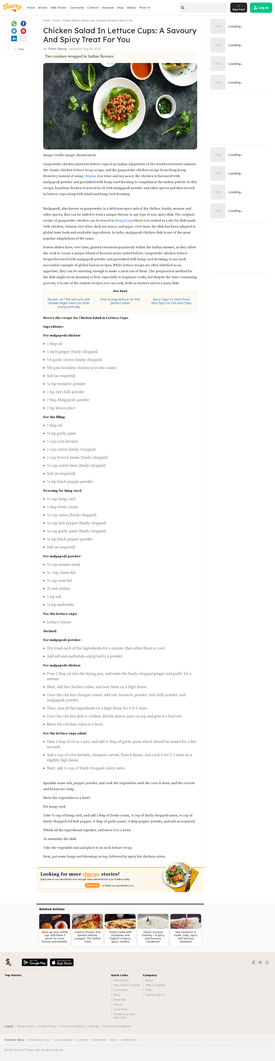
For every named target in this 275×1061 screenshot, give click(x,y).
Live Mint (82, 1040)
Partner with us (155, 995)
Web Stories (59, 7)
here (131, 885)
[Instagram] (267, 962)
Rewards (108, 7)
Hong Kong (123, 220)
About (149, 980)
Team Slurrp (57, 48)
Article (56, 20)
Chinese (90, 176)
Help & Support (155, 985)
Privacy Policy (26, 1026)
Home (31, 7)
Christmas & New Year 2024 (124, 1015)
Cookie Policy (47, 1026)
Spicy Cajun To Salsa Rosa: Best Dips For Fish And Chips (171, 301)
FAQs (148, 990)
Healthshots (128, 1040)
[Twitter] (260, 962)
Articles (43, 7)
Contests (93, 7)
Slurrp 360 (119, 999)
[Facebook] (253, 962)
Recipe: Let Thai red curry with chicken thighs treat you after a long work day (69, 303)
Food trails (120, 1009)
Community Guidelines (117, 1026)
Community (77, 7)
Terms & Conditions (72, 1026)
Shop (120, 7)
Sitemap (93, 1026)
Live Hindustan (63, 1040)
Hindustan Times (39, 1040)
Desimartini (99, 1040)
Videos (131, 7)
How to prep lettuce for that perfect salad (120, 301)
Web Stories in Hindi (126, 985)
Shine (113, 1040)
